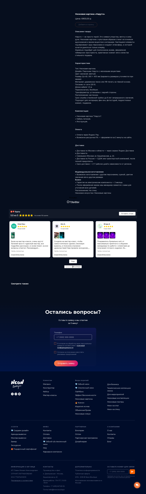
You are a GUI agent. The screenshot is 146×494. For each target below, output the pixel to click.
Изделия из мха (82, 406)
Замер (14, 442)
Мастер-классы (50, 395)
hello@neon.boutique (57, 490)
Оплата (46, 434)
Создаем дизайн (21, 431)
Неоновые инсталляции (118, 398)
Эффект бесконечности (85, 395)
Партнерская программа (86, 438)
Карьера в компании (52, 452)
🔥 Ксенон (79, 403)
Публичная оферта (82, 474)
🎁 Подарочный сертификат (24, 449)
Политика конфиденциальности (87, 470)
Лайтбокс (79, 392)
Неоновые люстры (115, 402)
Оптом (78, 434)
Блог (109, 442)
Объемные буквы (83, 410)
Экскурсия (16, 445)
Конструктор (48, 388)
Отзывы (110, 438)
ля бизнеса (114, 384)
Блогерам (79, 431)
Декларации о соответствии (22, 481)
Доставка (47, 438)
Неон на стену (113, 409)
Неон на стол (113, 406)
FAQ (45, 448)
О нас (109, 431)
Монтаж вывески (18, 438)
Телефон (58, 332)
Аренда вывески (18, 434)
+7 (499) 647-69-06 (58, 486)
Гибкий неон (83, 384)
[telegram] (16, 394)
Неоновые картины (84, 399)
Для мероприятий (115, 394)
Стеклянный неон (86, 388)
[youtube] (19, 394)
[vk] (12, 394)
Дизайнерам (81, 442)
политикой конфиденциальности (71, 346)
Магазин (47, 384)
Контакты (47, 431)
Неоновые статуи (83, 414)
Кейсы (46, 392)
